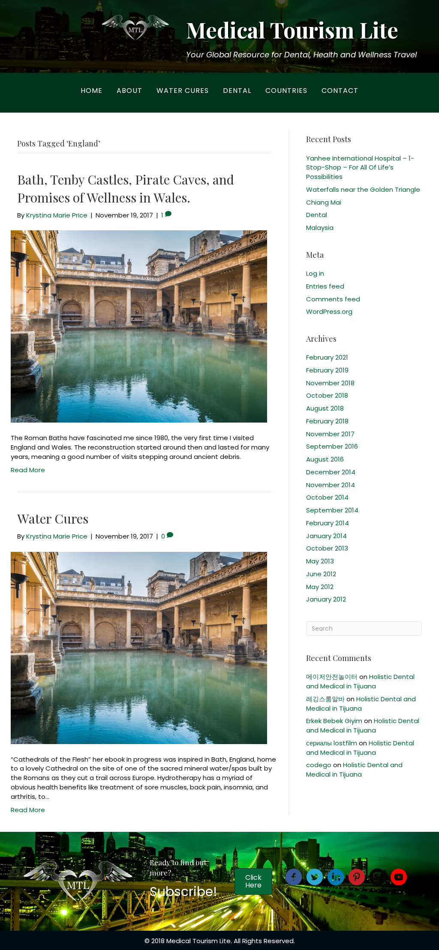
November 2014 (330, 484)
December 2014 (330, 472)
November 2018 (330, 382)
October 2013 (327, 548)
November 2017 (330, 433)
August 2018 (325, 408)
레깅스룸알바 (325, 698)
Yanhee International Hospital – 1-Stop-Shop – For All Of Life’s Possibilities (360, 168)
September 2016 (332, 446)
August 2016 (325, 459)
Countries (286, 90)
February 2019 (327, 370)
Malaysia (320, 227)
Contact (340, 90)
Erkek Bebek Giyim (334, 720)
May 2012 (320, 586)
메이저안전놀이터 (332, 676)
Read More (28, 469)
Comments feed (333, 299)
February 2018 (327, 421)
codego (318, 764)
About (129, 90)
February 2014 (327, 522)
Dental (237, 90)
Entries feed (325, 286)
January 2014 (326, 535)
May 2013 (320, 561)
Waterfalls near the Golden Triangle (363, 189)
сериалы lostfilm (331, 743)
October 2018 (327, 395)
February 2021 (327, 357)
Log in (315, 273)
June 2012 (321, 573)
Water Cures (182, 90)
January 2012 (326, 599)
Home (91, 90)
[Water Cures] (139, 647)
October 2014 (327, 497)
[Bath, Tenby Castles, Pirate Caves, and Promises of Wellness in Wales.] (139, 326)
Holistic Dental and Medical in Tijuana (360, 681)
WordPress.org (329, 311)
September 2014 (332, 510)
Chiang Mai (323, 202)
